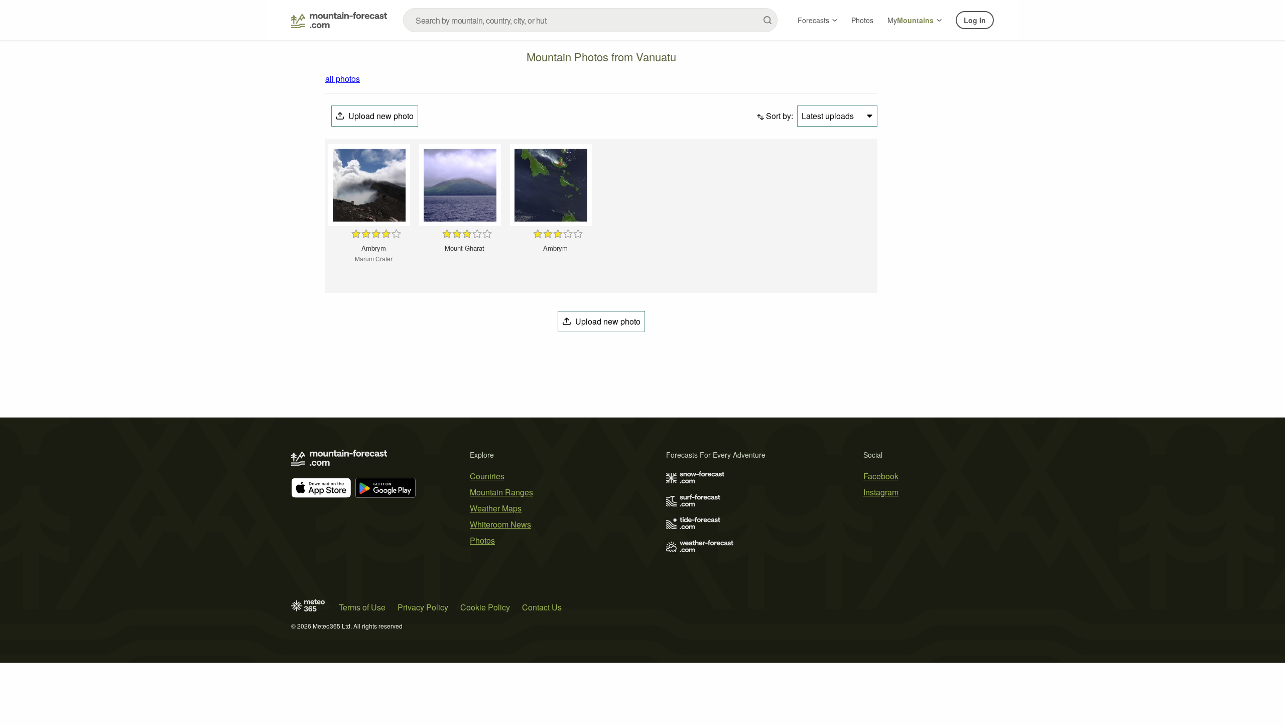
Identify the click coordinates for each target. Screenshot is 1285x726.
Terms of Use (362, 607)
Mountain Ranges (501, 492)
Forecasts (813, 20)
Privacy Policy (423, 607)
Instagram (880, 492)
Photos (862, 20)
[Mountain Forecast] (339, 20)
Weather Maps (496, 508)
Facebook (880, 476)
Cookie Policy (485, 607)
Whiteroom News (500, 524)
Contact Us (542, 607)
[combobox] (590, 20)
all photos (342, 78)
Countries (487, 476)
